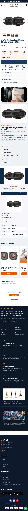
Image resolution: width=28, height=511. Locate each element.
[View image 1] (4, 35)
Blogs (4, 466)
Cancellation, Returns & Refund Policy (11, 484)
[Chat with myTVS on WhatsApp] (25, 508)
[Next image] (24, 21)
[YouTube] (17, 500)
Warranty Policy (6, 482)
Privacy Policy (6, 477)
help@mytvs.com (8, 450)
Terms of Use (6, 475)
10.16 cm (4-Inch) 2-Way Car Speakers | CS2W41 (9, 268)
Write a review (14, 295)
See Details (11, 273)
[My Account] (23, 4)
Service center (6, 464)
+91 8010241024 (8, 447)
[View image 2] (8, 35)
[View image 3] (12, 35)
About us (5, 459)
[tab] (6, 193)
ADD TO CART (15, 62)
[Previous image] (4, 21)
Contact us (5, 461)
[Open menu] (2, 5)
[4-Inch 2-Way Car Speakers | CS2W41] (11, 256)
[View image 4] (16, 35)
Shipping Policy (6, 479)
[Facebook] (10, 500)
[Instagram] (14, 500)
